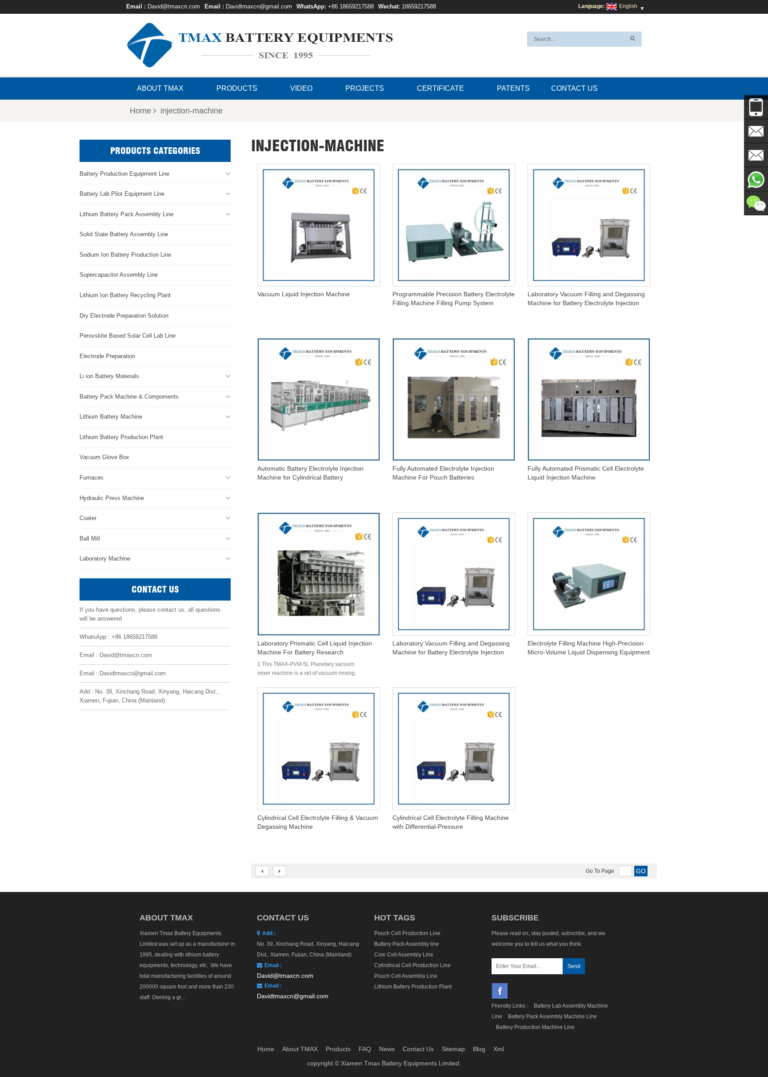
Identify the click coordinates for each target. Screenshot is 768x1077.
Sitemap (453, 1049)
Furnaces (92, 477)
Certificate (440, 88)
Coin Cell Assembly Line (403, 955)
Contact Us (574, 88)
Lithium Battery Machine (111, 416)
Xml (498, 1049)
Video (301, 88)
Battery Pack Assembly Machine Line (552, 1016)
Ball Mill (90, 538)
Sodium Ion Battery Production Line (125, 254)
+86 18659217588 (351, 6)
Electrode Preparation (107, 356)
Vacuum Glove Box (104, 457)
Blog (479, 1049)
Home (140, 110)
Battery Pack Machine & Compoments (129, 396)
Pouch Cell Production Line (407, 933)
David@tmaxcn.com (174, 6)
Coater (88, 518)
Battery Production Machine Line (535, 1027)
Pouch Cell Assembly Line (405, 976)
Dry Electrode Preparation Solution (124, 315)
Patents (513, 88)
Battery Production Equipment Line (124, 173)
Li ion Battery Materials (109, 376)
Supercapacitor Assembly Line (119, 274)
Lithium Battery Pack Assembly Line (126, 214)
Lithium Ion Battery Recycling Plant (125, 295)
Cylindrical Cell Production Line (412, 965)
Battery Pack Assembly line (406, 944)
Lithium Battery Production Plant (121, 437)
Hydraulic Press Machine (112, 498)
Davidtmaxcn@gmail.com (259, 6)
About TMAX (160, 88)
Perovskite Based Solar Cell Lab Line (128, 335)
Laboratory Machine (105, 558)
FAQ (365, 1049)
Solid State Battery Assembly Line (124, 234)
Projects (364, 88)
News (387, 1049)
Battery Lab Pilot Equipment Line (122, 193)
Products (236, 88)
